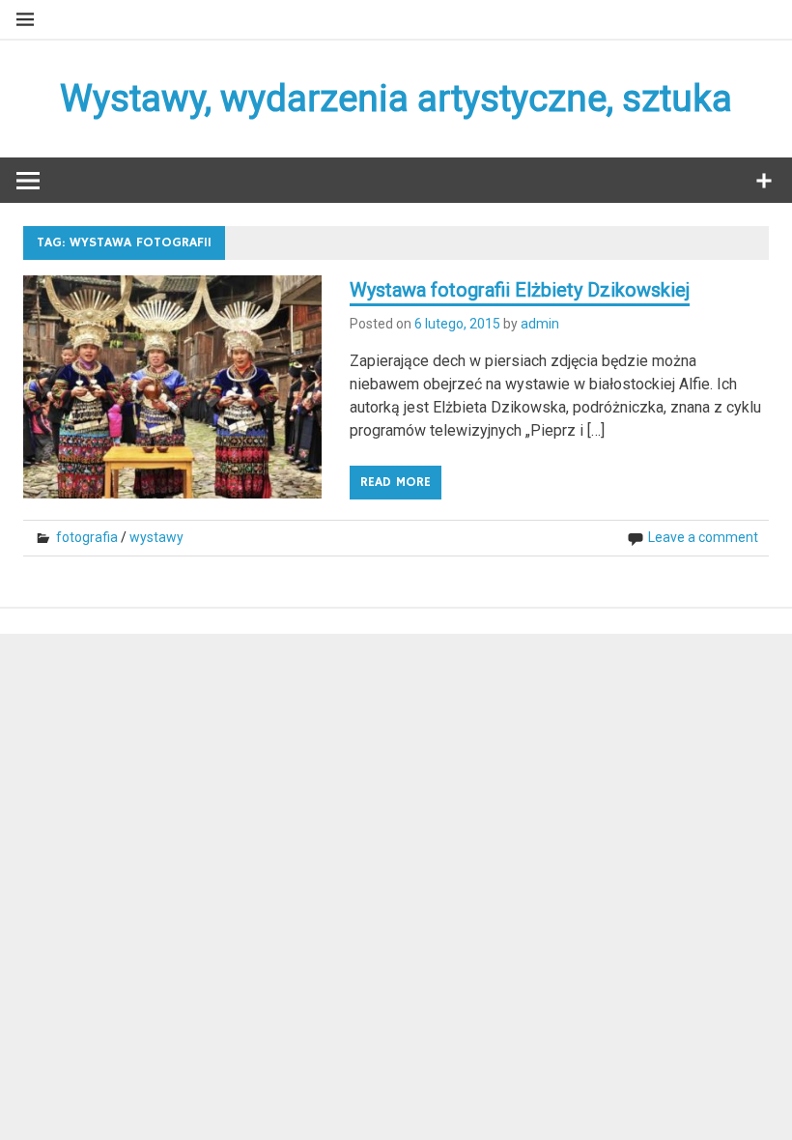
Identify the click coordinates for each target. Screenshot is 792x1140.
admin (540, 323)
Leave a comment (703, 537)
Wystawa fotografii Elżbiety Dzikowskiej (520, 289)
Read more (395, 482)
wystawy (156, 537)
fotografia (87, 537)
